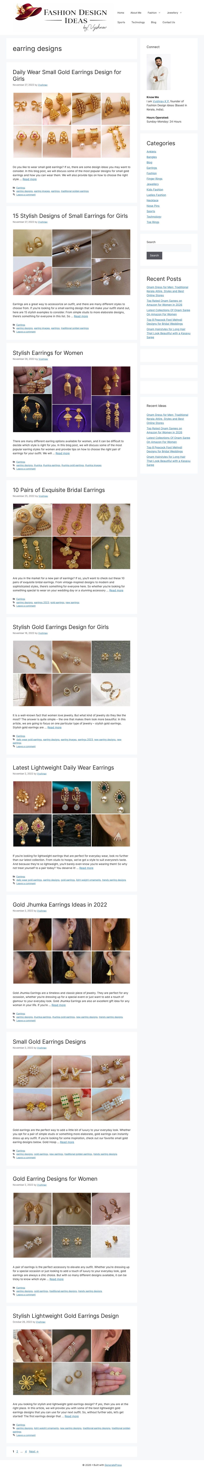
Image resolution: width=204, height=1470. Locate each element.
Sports (121, 22)
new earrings (72, 602)
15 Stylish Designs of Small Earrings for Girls (70, 215)
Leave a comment (26, 194)
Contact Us (169, 22)
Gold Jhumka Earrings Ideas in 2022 (60, 904)
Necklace (152, 200)
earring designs (24, 191)
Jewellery (172, 12)
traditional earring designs (63, 1291)
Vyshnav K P (161, 101)
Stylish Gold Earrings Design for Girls (61, 627)
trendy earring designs (114, 880)
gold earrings (57, 602)
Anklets (151, 151)
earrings (55, 191)
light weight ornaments (88, 880)
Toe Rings (153, 222)
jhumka (38, 465)
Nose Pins (153, 205)
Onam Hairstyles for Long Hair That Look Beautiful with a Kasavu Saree (168, 333)
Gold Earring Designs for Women (55, 1178)
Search (151, 242)
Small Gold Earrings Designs (49, 1041)
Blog (153, 22)
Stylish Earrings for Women (48, 352)
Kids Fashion (155, 189)
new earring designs (105, 739)
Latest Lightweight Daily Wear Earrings (63, 767)
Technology (138, 22)
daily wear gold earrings (29, 739)
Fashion (152, 12)
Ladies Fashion (156, 195)
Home (120, 12)
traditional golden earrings (75, 191)
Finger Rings (154, 178)
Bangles (152, 157)
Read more (30, 179)
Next (34, 1451)
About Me (136, 12)
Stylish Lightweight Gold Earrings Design (66, 1315)
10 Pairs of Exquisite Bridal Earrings (59, 489)
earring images (42, 191)
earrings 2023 (41, 602)
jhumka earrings (51, 465)
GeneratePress (113, 1464)
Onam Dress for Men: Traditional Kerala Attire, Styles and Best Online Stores (167, 291)
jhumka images (93, 465)
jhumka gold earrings (73, 465)
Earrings (20, 187)
